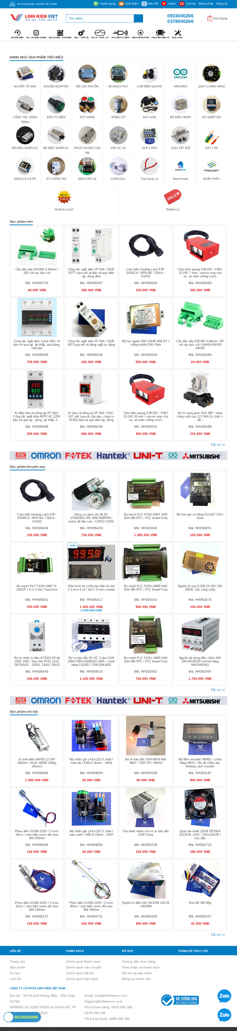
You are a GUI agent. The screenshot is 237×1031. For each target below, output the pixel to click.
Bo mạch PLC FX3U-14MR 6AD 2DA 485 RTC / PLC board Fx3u (146, 659)
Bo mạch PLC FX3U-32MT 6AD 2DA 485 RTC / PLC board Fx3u (146, 516)
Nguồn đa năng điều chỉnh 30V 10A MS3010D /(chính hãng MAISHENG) (200, 661)
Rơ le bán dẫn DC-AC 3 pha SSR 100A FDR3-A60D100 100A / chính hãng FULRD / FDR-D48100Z (91, 661)
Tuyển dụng (108, 3)
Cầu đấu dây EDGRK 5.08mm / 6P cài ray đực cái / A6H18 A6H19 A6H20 (200, 344)
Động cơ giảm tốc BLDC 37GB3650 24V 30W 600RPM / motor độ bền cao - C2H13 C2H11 (91, 518)
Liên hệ (191, 3)
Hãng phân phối (140, 38)
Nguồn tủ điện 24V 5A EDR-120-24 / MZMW (145, 904)
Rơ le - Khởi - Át (100, 38)
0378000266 (180, 21)
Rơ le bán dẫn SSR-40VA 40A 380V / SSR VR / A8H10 (145, 761)
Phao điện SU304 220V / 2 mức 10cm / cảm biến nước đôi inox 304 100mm (37, 906)
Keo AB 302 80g (200, 902)
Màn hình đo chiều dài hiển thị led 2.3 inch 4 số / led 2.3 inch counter (91, 587)
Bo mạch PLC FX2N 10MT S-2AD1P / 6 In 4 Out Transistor (36, 587)
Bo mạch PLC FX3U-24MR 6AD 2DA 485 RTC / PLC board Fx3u (146, 587)
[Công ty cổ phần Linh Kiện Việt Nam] (34, 17)
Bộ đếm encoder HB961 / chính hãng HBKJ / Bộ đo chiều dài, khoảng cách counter (200, 763)
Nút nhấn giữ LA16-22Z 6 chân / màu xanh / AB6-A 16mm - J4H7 (91, 832)
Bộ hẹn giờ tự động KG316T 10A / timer (200, 516)
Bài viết (153, 3)
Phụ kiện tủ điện (120, 38)
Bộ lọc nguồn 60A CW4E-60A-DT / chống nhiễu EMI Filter (145, 342)
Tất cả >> (218, 444)
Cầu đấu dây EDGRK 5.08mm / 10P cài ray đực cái (37, 271)
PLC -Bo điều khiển (36, 38)
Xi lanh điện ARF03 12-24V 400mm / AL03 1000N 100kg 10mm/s (37, 763)
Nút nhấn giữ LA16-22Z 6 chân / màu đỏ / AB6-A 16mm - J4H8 (91, 761)
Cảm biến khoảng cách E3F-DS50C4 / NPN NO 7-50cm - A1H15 (145, 273)
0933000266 (180, 15)
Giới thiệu (131, 3)
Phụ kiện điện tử (160, 38)
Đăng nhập (206, 3)
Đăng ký (221, 3)
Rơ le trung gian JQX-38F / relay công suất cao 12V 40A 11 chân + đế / (200, 416)
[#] (118, 455)
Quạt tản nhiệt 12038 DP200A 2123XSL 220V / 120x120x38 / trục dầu (200, 834)
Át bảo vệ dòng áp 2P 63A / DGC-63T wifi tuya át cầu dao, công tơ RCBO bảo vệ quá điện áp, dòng (91, 416)
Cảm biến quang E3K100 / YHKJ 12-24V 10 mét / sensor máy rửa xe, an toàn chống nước (145, 416)
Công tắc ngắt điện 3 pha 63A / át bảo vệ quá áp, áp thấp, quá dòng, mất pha (36, 344)
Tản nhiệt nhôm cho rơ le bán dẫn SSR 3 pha (145, 832)
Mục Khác (177, 38)
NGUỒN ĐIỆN (17, 38)
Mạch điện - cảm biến (60, 38)
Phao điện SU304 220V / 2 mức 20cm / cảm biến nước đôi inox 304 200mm (37, 834)
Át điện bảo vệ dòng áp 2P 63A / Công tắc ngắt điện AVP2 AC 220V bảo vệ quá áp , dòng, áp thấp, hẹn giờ (37, 418)
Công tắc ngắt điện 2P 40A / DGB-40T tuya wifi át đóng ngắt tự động (91, 342)
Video (172, 3)
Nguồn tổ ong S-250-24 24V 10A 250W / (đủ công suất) (200, 587)
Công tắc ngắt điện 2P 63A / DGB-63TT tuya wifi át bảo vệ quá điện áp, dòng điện (91, 273)
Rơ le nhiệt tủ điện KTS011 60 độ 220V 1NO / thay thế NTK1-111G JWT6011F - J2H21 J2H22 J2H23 (37, 661)
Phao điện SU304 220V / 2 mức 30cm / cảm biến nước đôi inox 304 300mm (91, 906)
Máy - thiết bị (81, 38)
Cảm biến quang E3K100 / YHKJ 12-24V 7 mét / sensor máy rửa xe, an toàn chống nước (200, 273)
